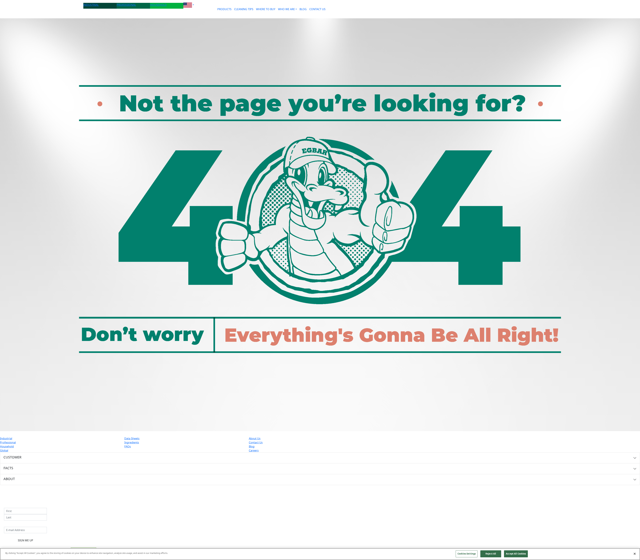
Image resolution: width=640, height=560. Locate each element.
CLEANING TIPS (243, 9)
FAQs (127, 446)
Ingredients (131, 442)
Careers (254, 450)
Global (4, 450)
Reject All (491, 553)
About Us (254, 438)
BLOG (303, 9)
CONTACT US (317, 9)
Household (7, 446)
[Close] (634, 553)
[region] (320, 554)
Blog (251, 446)
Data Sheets (132, 438)
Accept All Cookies (516, 553)
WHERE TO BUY (265, 9)
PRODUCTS (224, 9)
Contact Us (256, 442)
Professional (8, 442)
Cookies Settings (467, 553)
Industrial (6, 438)
